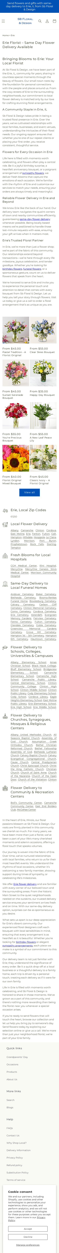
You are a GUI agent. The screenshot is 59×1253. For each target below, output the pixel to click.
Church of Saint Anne (34, 772)
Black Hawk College (44, 665)
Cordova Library (38, 696)
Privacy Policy (15, 1157)
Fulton (46, 533)
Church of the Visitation (32, 779)
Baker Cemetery (46, 594)
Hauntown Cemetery (43, 638)
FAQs (10, 1128)
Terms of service (16, 1180)
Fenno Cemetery (21, 621)
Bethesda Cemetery (23, 597)
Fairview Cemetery (44, 618)
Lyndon (15, 540)
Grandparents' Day (17, 1057)
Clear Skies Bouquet (42, 352)
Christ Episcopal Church (34, 765)
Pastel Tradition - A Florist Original (14, 354)
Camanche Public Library (39, 679)
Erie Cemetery (20, 614)
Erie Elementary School (42, 703)
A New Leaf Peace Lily (41, 439)
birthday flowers (12, 268)
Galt (53, 533)
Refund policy (14, 1165)
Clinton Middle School (33, 689)
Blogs (10, 1107)
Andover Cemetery (22, 594)
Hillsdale (27, 537)
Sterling (51, 544)
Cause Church (19, 762)
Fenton (36, 533)
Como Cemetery (21, 611)
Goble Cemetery (46, 625)
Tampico (16, 547)
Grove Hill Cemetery (41, 632)
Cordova (51, 530)
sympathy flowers (33, 173)
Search (10, 1100)
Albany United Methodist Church (31, 734)
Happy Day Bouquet (42, 394)
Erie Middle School (44, 707)
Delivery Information (18, 1150)
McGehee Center (26, 809)
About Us (12, 1079)
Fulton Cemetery (45, 621)
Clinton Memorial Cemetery (39, 607)
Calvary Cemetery (23, 604)
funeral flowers (32, 268)
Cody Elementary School (42, 693)
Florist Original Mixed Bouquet (11, 482)
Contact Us (13, 1135)
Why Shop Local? (17, 1142)
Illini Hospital (47, 565)
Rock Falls (37, 544)
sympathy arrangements (17, 945)
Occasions (12, 1064)
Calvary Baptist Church (33, 755)
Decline (28, 1236)
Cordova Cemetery (44, 611)
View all (29, 492)
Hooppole (39, 537)
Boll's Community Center (26, 802)
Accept (28, 1228)
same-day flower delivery (35, 219)
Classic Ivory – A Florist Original (40, 482)
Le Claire (51, 537)
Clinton (40, 530)
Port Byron (47, 540)
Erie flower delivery (25, 884)
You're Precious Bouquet (12, 439)
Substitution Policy (18, 1172)
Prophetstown (19, 544)
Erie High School (21, 707)
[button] (40, 21)
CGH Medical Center (24, 565)
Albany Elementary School (28, 662)
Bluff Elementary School (26, 669)
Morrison (29, 540)
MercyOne (16, 569)
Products (12, 1071)
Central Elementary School (28, 682)
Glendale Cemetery (22, 625)
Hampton (16, 537)
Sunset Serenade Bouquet (12, 396)
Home (5, 35)
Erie (28, 533)
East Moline (17, 533)
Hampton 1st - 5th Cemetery (27, 635)
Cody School (18, 696)
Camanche (27, 530)
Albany (15, 530)
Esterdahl (36, 614)
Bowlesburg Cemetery (43, 601)
